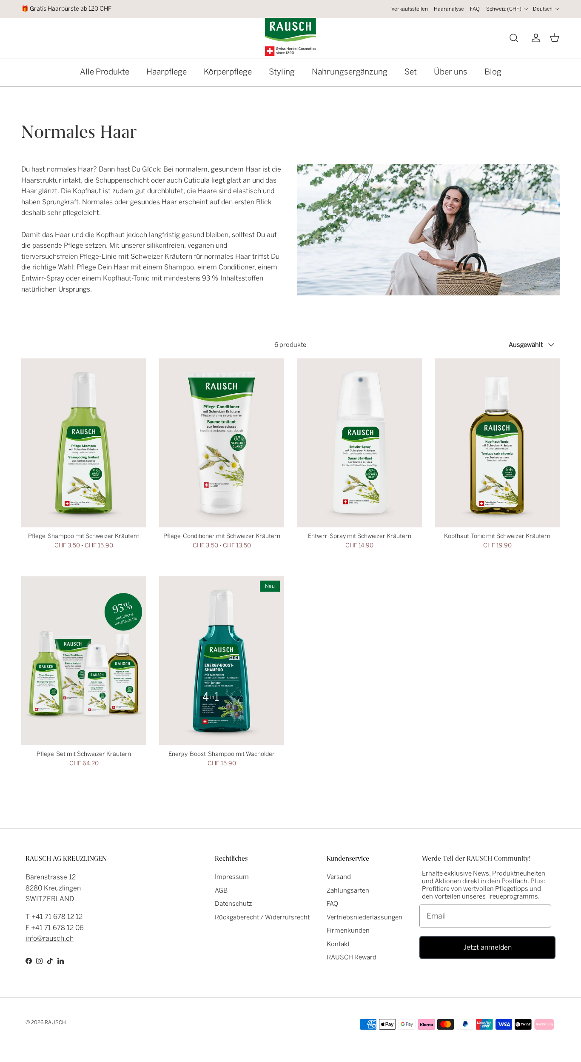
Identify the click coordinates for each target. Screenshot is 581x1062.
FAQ (475, 9)
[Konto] (534, 38)
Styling (282, 72)
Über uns (450, 72)
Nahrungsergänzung (349, 72)
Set (410, 72)
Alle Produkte (104, 72)
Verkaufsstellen (409, 9)
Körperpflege (228, 72)
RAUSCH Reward (351, 957)
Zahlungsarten (348, 890)
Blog (492, 72)
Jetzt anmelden (487, 947)
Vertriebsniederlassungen (364, 917)
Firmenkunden (348, 930)
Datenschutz (233, 903)
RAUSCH (55, 1022)
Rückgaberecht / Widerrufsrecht (262, 917)
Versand (339, 877)
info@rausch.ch (50, 938)
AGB (221, 890)
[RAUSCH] (290, 37)
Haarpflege (166, 72)
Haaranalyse (449, 9)
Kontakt (338, 944)
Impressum (232, 877)
